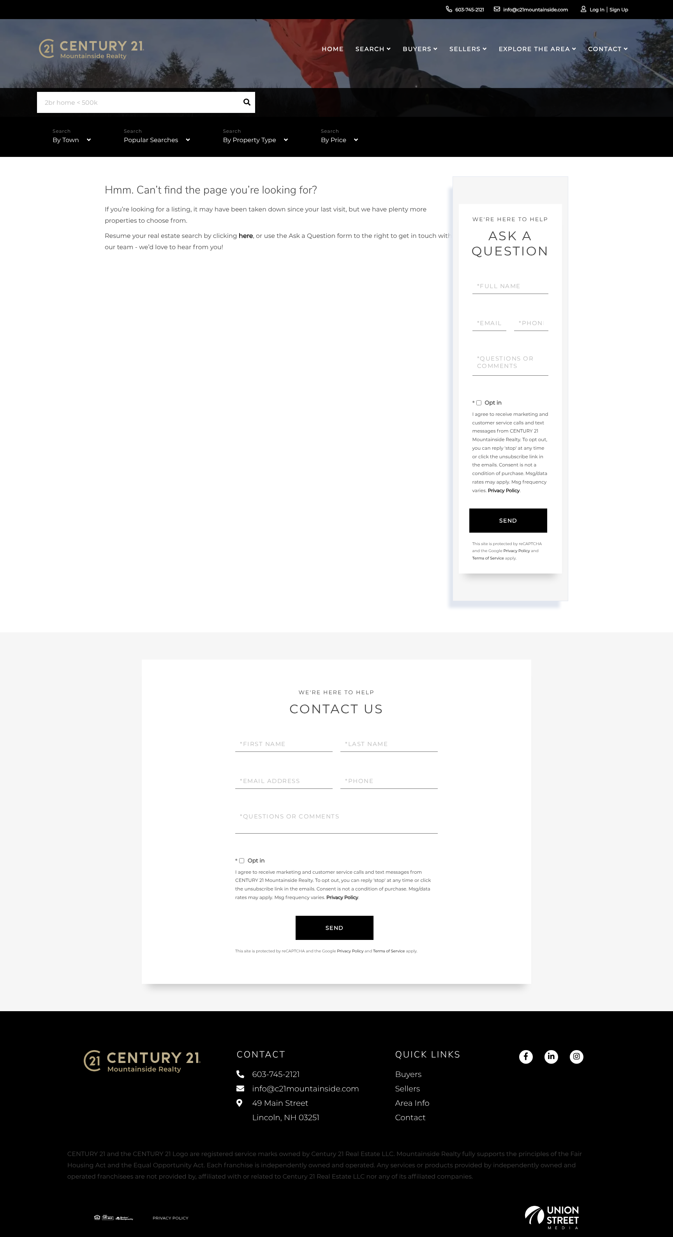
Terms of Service (488, 558)
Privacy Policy (504, 491)
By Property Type (249, 140)
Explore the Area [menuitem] (534, 49)
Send (508, 520)
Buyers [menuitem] (417, 49)
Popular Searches (151, 140)
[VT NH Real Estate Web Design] (552, 1217)
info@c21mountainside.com (535, 10)
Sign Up (619, 10)
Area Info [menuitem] (412, 1103)
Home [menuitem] (333, 49)
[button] (247, 102)
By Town (66, 140)
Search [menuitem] (370, 49)
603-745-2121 (469, 10)
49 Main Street (284, 1111)
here (246, 236)
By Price (333, 140)
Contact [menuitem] (605, 49)
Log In (597, 10)
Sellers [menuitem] (465, 49)
